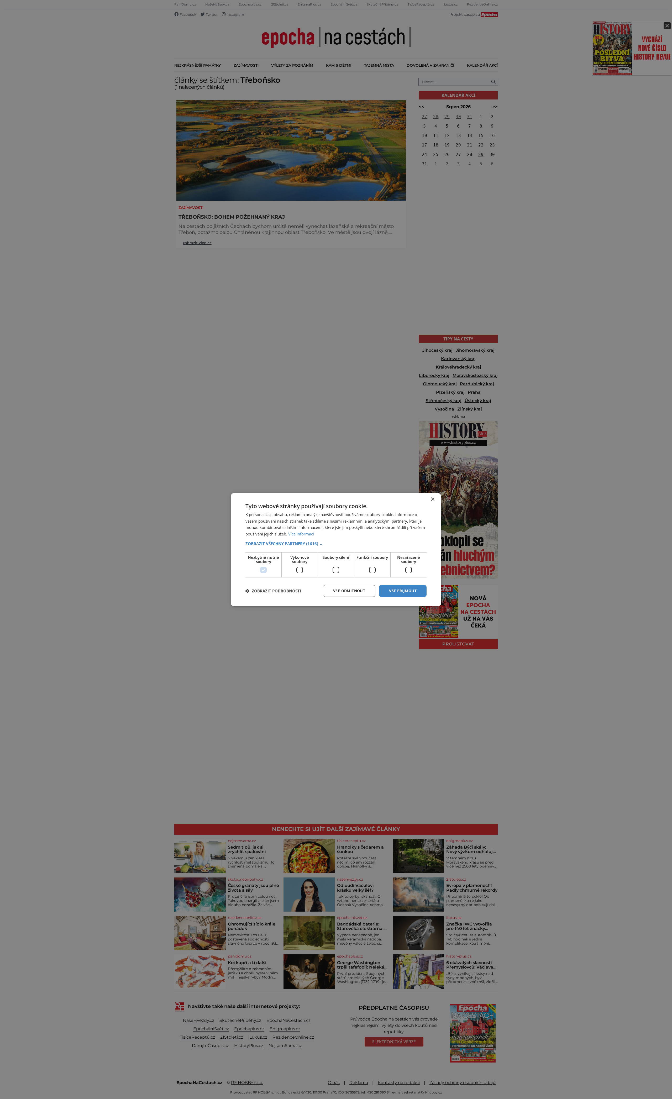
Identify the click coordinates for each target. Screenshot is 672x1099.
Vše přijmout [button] (403, 590)
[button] (336, 543)
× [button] (432, 499)
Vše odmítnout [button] (349, 590)
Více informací (301, 534)
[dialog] (336, 549)
